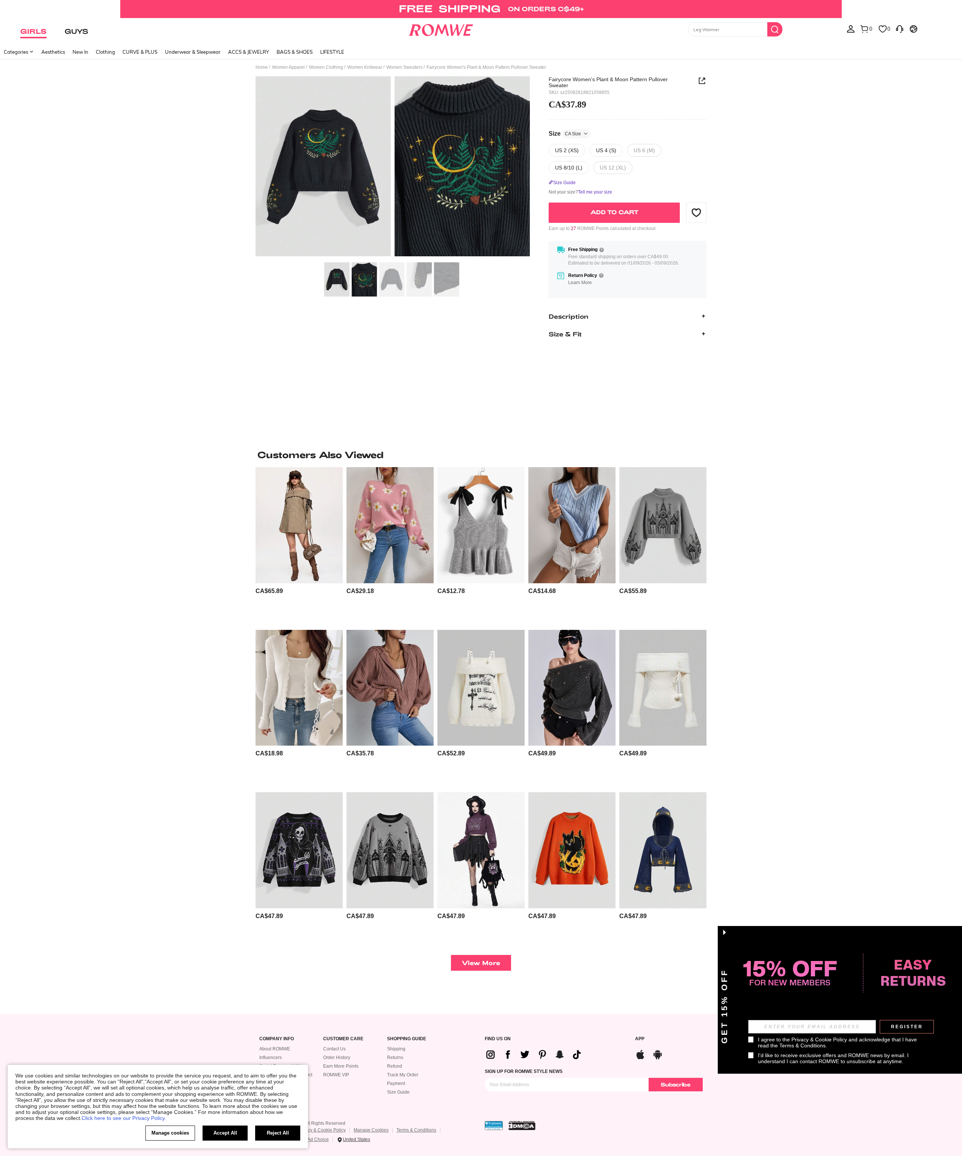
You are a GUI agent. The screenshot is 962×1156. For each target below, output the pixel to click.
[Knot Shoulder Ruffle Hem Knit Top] (481, 525)
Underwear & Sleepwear (193, 52)
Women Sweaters (404, 67)
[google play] (657, 1053)
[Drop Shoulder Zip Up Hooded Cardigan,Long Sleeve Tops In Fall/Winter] (390, 688)
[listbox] (850, 28)
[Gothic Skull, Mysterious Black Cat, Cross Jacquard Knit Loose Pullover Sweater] (299, 850)
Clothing (105, 52)
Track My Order (402, 1074)
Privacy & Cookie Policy (321, 1130)
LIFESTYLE (332, 52)
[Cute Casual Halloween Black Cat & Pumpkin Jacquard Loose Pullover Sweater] (572, 850)
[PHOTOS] (393, 167)
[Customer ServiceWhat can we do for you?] (899, 28)
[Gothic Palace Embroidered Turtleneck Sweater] (662, 525)
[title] (481, 454)
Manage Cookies (371, 1130)
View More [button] (481, 962)
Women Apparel (288, 67)
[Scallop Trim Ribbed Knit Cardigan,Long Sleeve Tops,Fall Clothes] (299, 688)
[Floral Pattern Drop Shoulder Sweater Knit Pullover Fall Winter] (390, 525)
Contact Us (334, 1049)
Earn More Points (340, 1066)
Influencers (270, 1057)
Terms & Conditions (416, 1130)
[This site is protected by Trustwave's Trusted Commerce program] (494, 1125)
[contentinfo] (269, 591)
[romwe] (440, 28)
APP (639, 1038)
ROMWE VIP (336, 1074)
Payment (396, 1083)
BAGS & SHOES (295, 52)
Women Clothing (326, 67)
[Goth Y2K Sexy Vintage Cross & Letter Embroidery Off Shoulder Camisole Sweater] (481, 688)
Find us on (498, 1038)
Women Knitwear (364, 67)
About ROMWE (274, 1049)
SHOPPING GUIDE (406, 1038)
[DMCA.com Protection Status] (521, 1125)
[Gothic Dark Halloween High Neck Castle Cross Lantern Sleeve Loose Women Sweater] (390, 850)
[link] (481, 9)
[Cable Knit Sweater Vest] (572, 525)
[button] (696, 212)
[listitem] (299, 545)
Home (262, 67)
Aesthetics (53, 52)
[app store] (640, 1053)
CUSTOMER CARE (343, 1038)
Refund (394, 1066)
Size (565, 133)
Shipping (396, 1049)
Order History (336, 1057)
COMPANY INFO (276, 1038)
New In (80, 52)
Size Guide (398, 1092)
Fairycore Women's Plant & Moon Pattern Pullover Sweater (608, 82)
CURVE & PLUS (140, 52)
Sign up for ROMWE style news (524, 1071)
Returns (395, 1057)
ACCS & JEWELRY (248, 52)
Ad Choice (318, 1139)
